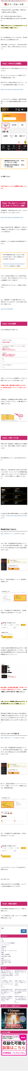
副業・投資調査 (5, 954)
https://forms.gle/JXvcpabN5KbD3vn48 (12, 217)
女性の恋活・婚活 (6, 956)
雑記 (2, 964)
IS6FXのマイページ (9, 533)
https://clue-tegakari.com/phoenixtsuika (12, 89)
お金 (2, 941)
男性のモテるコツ (6, 960)
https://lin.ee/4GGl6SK (7, 309)
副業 (2, 952)
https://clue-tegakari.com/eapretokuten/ (14, 263)
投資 (2, 958)
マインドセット (5, 944)
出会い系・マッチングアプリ (9, 950)
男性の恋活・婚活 (6, 962)
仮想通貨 (3, 946)
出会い (3, 948)
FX (2, 939)
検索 (2, 928)
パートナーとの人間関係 (7, 943)
